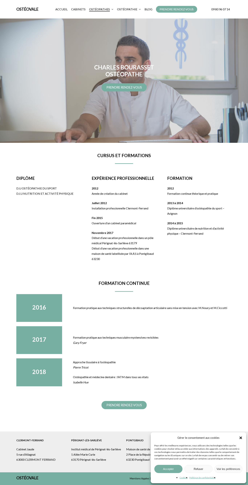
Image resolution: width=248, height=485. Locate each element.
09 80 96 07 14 (220, 9)
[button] (241, 438)
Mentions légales (139, 478)
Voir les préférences (228, 468)
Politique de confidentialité (202, 477)
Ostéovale (27, 9)
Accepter (168, 468)
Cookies (184, 477)
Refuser (198, 468)
